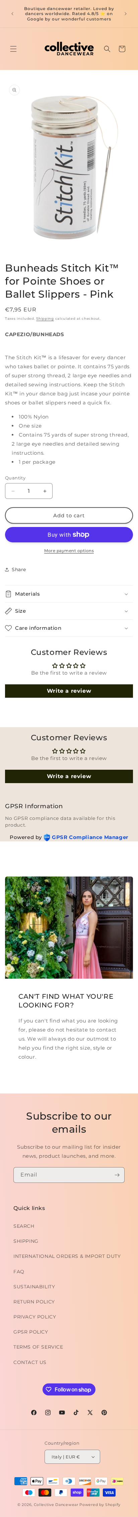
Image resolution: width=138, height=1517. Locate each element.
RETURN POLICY (34, 1302)
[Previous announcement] (12, 13)
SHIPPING (26, 1241)
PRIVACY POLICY (34, 1317)
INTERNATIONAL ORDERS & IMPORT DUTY (67, 1256)
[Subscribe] (117, 1175)
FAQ (18, 1272)
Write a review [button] (69, 691)
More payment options (69, 550)
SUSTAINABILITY (34, 1287)
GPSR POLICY (30, 1332)
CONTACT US (30, 1362)
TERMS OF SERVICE (38, 1347)
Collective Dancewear (56, 1504)
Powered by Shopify (100, 1504)
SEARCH (23, 1226)
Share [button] (19, 569)
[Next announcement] (125, 13)
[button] (13, 49)
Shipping (45, 318)
